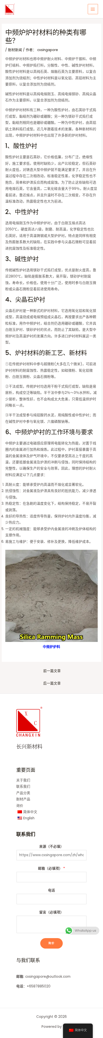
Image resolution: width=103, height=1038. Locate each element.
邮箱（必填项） (51, 868)
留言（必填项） (51, 912)
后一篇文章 (52, 683)
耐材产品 (23, 799)
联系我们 (23, 786)
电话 (51, 890)
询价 (19, 805)
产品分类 (23, 793)
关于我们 (23, 780)
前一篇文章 (52, 671)
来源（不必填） (51, 846)
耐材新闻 (15, 50)
